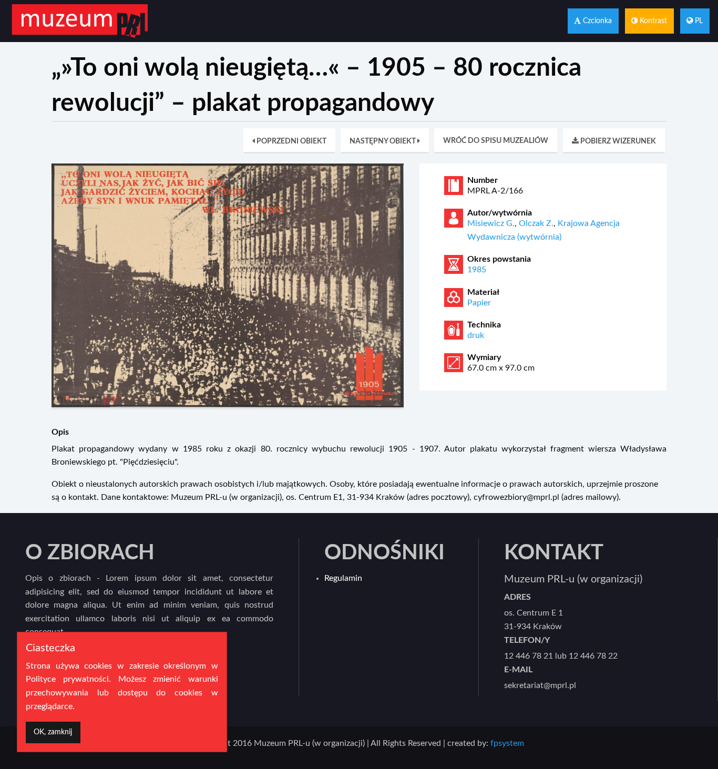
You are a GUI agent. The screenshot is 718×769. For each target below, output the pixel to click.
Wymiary (484, 357)
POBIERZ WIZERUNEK (617, 141)
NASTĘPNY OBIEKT (383, 141)
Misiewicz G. (491, 223)
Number (482, 180)
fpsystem (507, 743)
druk (475, 335)
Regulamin (343, 578)
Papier (479, 303)
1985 (476, 269)
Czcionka (596, 21)
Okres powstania (499, 259)
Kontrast (652, 21)
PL (698, 21)
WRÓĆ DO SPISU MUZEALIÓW (495, 141)
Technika (484, 325)
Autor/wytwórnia (499, 213)
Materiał (483, 292)
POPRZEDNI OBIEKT (290, 141)
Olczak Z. (536, 223)
